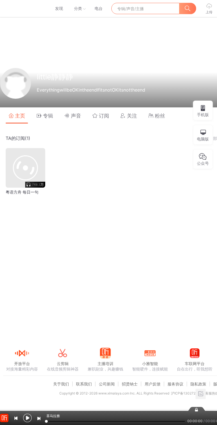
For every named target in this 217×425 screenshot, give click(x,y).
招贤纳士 (130, 383)
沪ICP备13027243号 (187, 393)
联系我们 (84, 383)
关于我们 (61, 383)
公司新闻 (107, 383)
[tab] (17, 115)
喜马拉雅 (22, 8)
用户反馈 (152, 383)
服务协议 (175, 383)
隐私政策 (198, 383)
